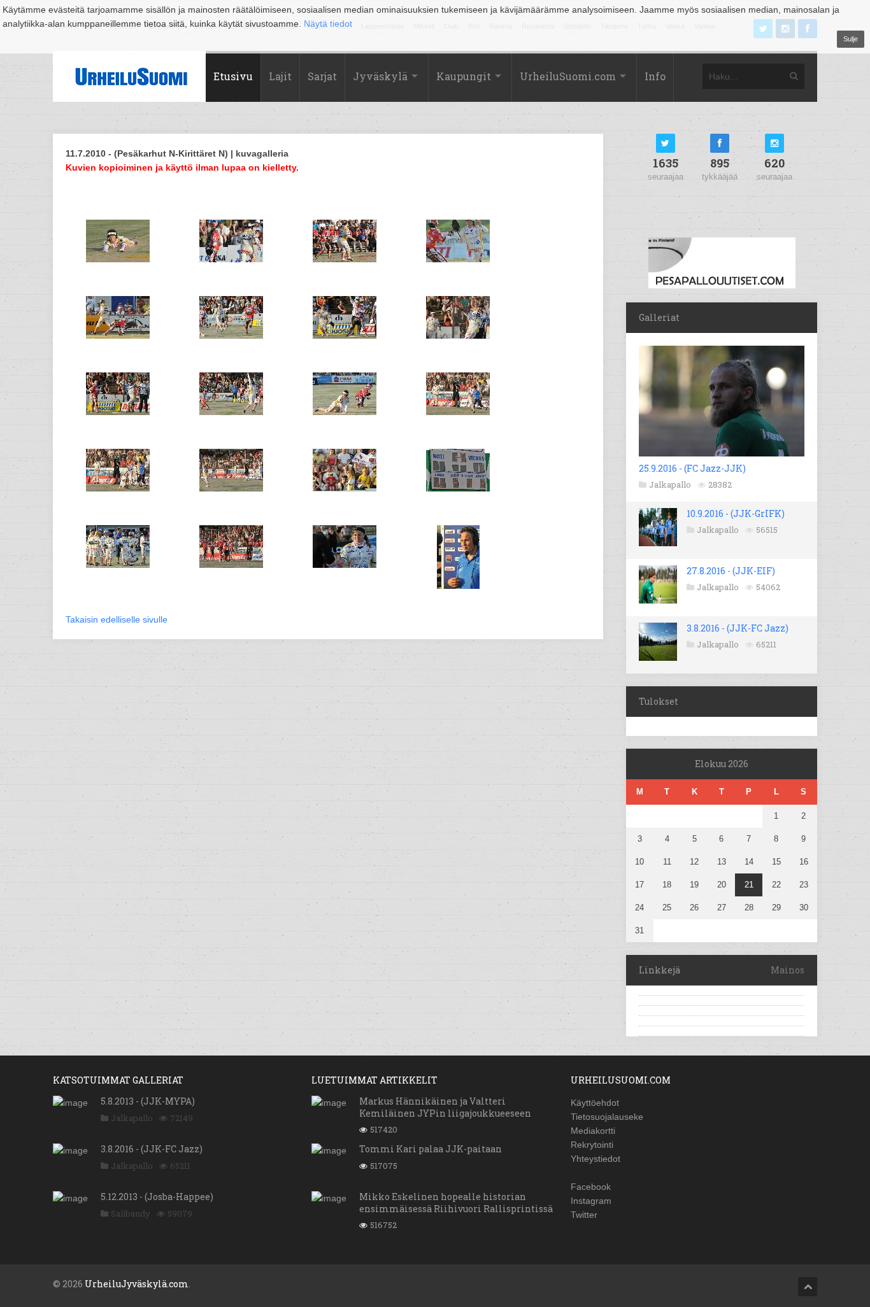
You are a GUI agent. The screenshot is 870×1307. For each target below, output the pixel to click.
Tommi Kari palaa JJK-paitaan (430, 1149)
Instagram (591, 1201)
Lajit (280, 76)
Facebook (591, 1187)
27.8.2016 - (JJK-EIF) (731, 571)
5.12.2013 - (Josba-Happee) (157, 1196)
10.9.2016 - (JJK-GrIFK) (736, 513)
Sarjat (322, 76)
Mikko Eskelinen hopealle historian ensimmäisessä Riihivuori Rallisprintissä (456, 1202)
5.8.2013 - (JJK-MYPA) (148, 1101)
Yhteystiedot (595, 1159)
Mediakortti (593, 1131)
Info (655, 76)
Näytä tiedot (328, 23)
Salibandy (130, 1213)
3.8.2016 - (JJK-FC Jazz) (737, 628)
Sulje (850, 39)
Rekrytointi (592, 1145)
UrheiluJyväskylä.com (137, 1284)
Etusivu (233, 76)
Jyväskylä (380, 76)
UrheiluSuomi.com (568, 76)
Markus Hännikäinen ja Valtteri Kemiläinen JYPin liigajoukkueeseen (445, 1107)
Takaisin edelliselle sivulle (117, 619)
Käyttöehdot (595, 1103)
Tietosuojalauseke (607, 1117)
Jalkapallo (670, 484)
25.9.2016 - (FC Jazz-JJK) (692, 468)
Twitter (584, 1215)
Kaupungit (463, 76)
